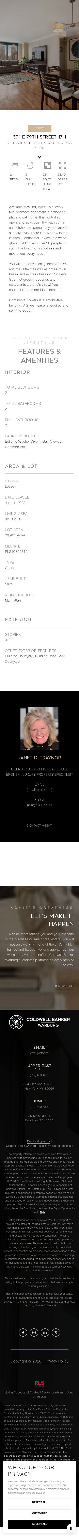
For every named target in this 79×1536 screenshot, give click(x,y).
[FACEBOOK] (23, 1332)
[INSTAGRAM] (34, 1332)
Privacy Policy (56, 1361)
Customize (39, 1513)
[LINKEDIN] (45, 1332)
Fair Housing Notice (38, 1141)
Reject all (39, 1502)
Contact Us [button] (63, 986)
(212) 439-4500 (39, 1075)
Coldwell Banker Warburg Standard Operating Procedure (39, 1146)
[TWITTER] (56, 1332)
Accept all (39, 1524)
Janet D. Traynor (39, 757)
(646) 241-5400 (39, 805)
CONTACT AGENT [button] (39, 825)
